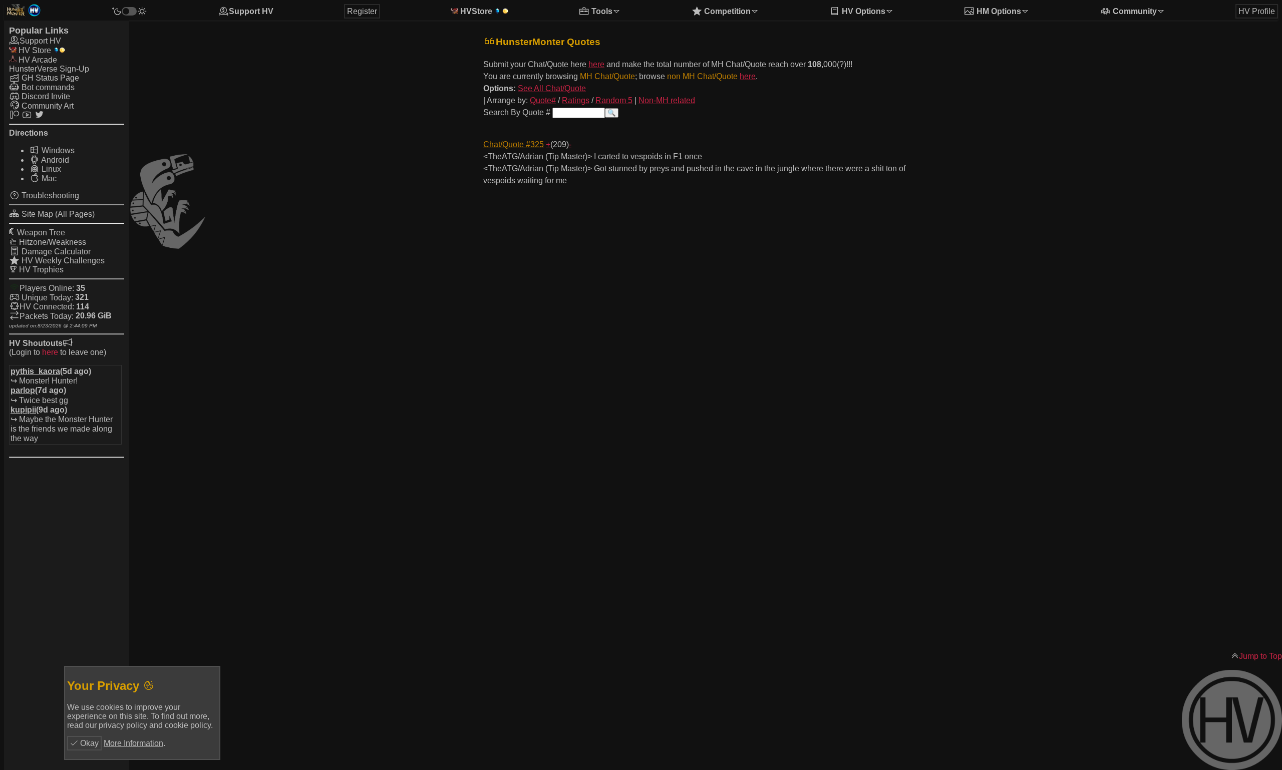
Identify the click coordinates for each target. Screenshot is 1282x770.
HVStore (475, 11)
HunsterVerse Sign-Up (49, 69)
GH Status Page (49, 78)
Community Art (47, 106)
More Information (133, 743)
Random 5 (613, 100)
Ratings (575, 100)
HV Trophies (40, 269)
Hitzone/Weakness (51, 242)
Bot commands (47, 87)
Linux (50, 169)
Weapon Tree (40, 232)
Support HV (251, 11)
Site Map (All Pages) (57, 214)
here (50, 352)
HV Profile (1256, 11)
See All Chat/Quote (552, 88)
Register (362, 11)
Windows (57, 150)
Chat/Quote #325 (513, 144)
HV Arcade (37, 60)
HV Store (34, 50)
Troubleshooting (49, 195)
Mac (48, 178)
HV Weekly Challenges (62, 260)
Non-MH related (666, 100)
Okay (88, 743)
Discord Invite (45, 96)
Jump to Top (1260, 656)
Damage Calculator (55, 251)
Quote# (543, 100)
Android (54, 160)
